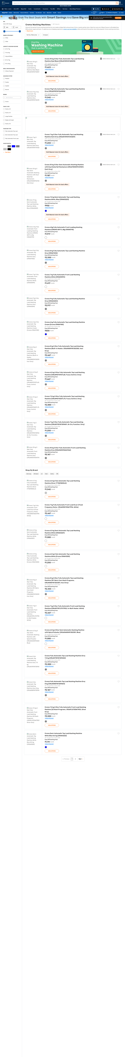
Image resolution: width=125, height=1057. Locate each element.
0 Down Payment (9, 71)
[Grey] (17, 146)
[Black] (9, 149)
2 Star (6, 41)
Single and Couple (9, 120)
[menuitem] (95, 12)
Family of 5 (8, 123)
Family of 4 (8, 112)
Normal (7, 89)
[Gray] (9, 146)
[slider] (4, 31)
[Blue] (13, 146)
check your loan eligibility (70, 29)
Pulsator (7, 78)
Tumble (7, 82)
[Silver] (5, 149)
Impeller (7, 85)
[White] (5, 146)
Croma (7, 101)
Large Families (8, 116)
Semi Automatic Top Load (11, 134)
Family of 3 (8, 109)
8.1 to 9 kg (7, 60)
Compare (45, 35)
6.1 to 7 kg (7, 49)
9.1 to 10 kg (7, 63)
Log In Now (118, 17)
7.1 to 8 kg (7, 52)
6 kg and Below (8, 56)
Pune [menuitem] (94, 13)
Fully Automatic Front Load (11, 138)
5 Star (6, 37)
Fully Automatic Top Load (11, 131)
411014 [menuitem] (94, 12)
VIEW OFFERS (52, 81)
